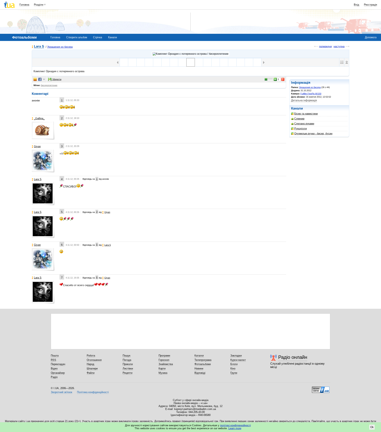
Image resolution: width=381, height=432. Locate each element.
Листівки (128, 368)
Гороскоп (164, 359)
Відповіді (199, 372)
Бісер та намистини (306, 113)
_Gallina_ (39, 118)
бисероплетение (49, 85)
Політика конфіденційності (93, 392)
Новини (198, 368)
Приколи (128, 364)
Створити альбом (76, 37)
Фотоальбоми (202, 364)
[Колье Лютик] (124, 62)
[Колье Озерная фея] (132, 62)
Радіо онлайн (292, 357)
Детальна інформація (304, 100)
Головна (24, 4)
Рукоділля (300, 128)
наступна (339, 46)
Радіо (54, 377)
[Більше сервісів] (44, 79)
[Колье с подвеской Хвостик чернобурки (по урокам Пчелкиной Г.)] (207, 62)
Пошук (126, 355)
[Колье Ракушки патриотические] (165, 62)
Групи (233, 372)
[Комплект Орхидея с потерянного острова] (182, 62)
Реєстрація (370, 4)
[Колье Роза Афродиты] (199, 62)
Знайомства (166, 364)
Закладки (236, 355)
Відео (54, 368)
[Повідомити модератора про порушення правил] (283, 79)
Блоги (234, 364)
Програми (164, 355)
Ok (372, 427)
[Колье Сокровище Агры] (157, 62)
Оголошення (94, 359)
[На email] (35, 79)
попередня (325, 46)
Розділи (38, 4)
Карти (162, 368)
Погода (127, 359)
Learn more (234, 428)
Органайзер (58, 372)
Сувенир (299, 118)
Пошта (55, 355)
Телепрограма (202, 359)
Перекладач (58, 364)
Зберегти (56, 79)
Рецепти (127, 372)
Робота (91, 355)
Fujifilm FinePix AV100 (310, 93)
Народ (90, 364)
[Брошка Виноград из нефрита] (174, 62)
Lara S (39, 46)
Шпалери (92, 368)
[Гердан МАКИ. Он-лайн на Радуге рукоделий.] (240, 62)
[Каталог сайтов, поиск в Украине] (320, 388)
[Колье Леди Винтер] (140, 62)
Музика (163, 372)
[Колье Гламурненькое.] (249, 62)
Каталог (199, 355)
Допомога (370, 37)
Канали (112, 37)
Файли (90, 372)
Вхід (356, 4)
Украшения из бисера (60, 46)
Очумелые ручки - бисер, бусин (313, 133)
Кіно (232, 368)
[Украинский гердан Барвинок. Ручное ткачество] (224, 62)
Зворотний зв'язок (61, 392)
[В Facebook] (39, 79)
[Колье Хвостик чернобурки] (215, 62)
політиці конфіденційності (235, 425)
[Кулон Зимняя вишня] (149, 62)
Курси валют (238, 359)
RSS (53, 359)
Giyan (37, 146)
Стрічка (97, 37)
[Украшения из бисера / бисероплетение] (190, 53)
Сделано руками (304, 123)
